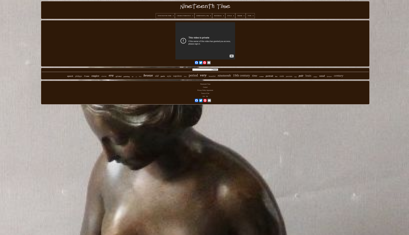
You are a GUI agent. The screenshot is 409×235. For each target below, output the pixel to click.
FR (207, 96)
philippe (78, 76)
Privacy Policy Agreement (205, 90)
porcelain (289, 76)
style (169, 76)
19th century (241, 75)
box (276, 76)
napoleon (177, 76)
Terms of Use (205, 93)
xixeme (104, 76)
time (254, 75)
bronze (148, 75)
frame (86, 76)
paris (163, 76)
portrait (269, 76)
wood (322, 76)
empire (95, 75)
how (140, 76)
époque (329, 76)
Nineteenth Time (205, 84)
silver (185, 76)
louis (308, 75)
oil (136, 76)
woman (261, 76)
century (338, 75)
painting (127, 76)
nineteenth (224, 75)
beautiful (212, 76)
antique (315, 76)
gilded (118, 76)
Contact (205, 87)
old (157, 75)
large (295, 76)
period (193, 75)
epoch (70, 76)
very (203, 75)
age (132, 76)
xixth (282, 76)
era (111, 75)
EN (204, 96)
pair (301, 75)
